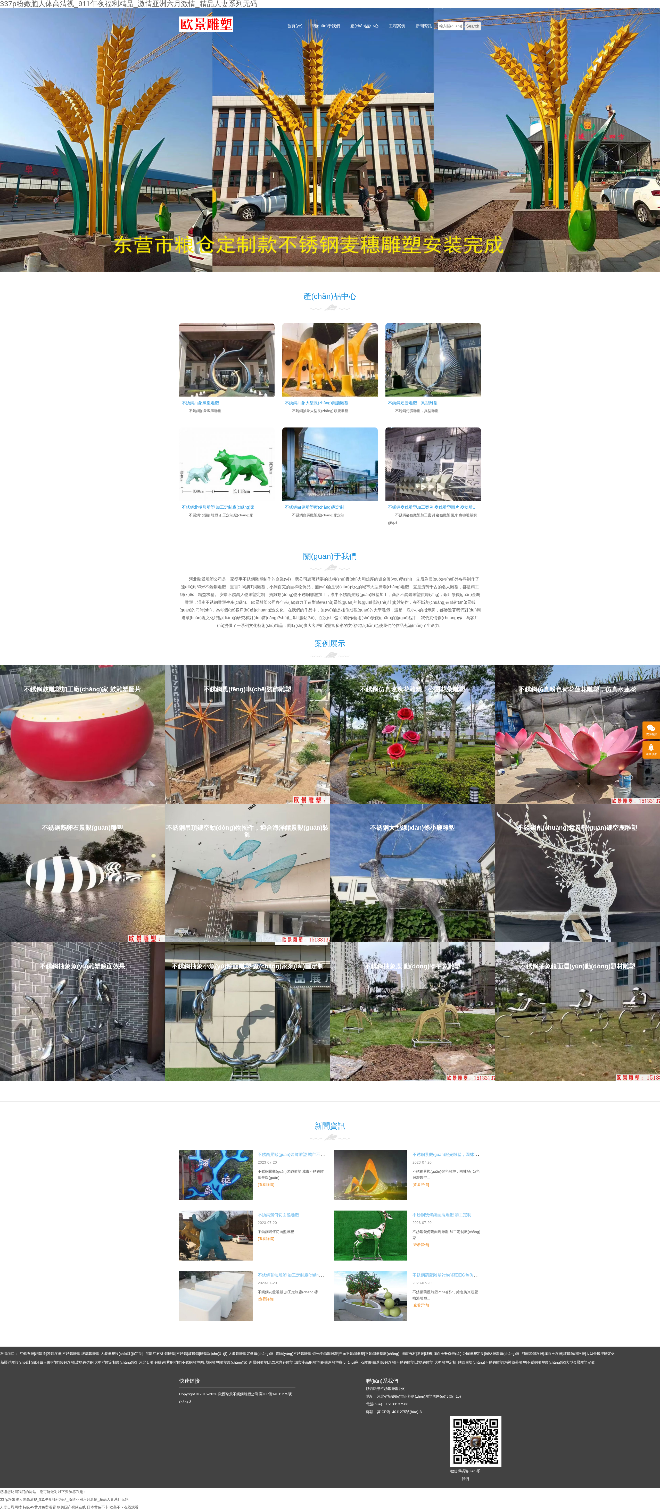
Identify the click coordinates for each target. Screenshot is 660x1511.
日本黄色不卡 (98, 1507)
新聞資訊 (424, 26)
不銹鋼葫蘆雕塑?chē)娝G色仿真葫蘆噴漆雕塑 (457, 1275)
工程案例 (397, 26)
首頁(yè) (294, 26)
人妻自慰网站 (11, 1507)
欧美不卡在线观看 (124, 1507)
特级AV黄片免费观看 (39, 1507)
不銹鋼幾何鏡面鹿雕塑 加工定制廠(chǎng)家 (452, 1215)
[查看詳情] (266, 1184)
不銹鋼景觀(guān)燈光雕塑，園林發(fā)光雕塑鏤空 (458, 1154)
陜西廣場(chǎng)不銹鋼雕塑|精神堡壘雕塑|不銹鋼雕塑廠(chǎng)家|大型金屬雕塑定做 (526, 1362)
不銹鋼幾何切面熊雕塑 (278, 1215)
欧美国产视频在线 (71, 1507)
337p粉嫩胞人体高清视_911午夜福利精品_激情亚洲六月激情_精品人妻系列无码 (64, 1499)
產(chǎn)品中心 (364, 26)
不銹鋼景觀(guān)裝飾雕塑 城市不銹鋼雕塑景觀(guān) (307, 1154)
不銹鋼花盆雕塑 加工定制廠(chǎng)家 (292, 1275)
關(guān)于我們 (326, 26)
